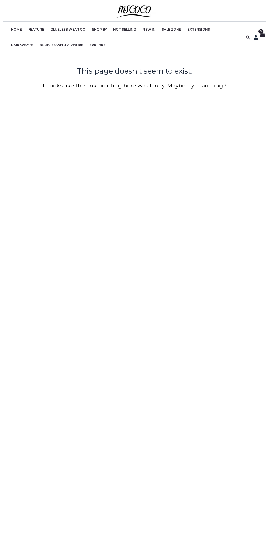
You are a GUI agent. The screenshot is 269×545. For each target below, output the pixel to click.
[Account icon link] (256, 37)
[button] (248, 38)
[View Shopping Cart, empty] (262, 37)
